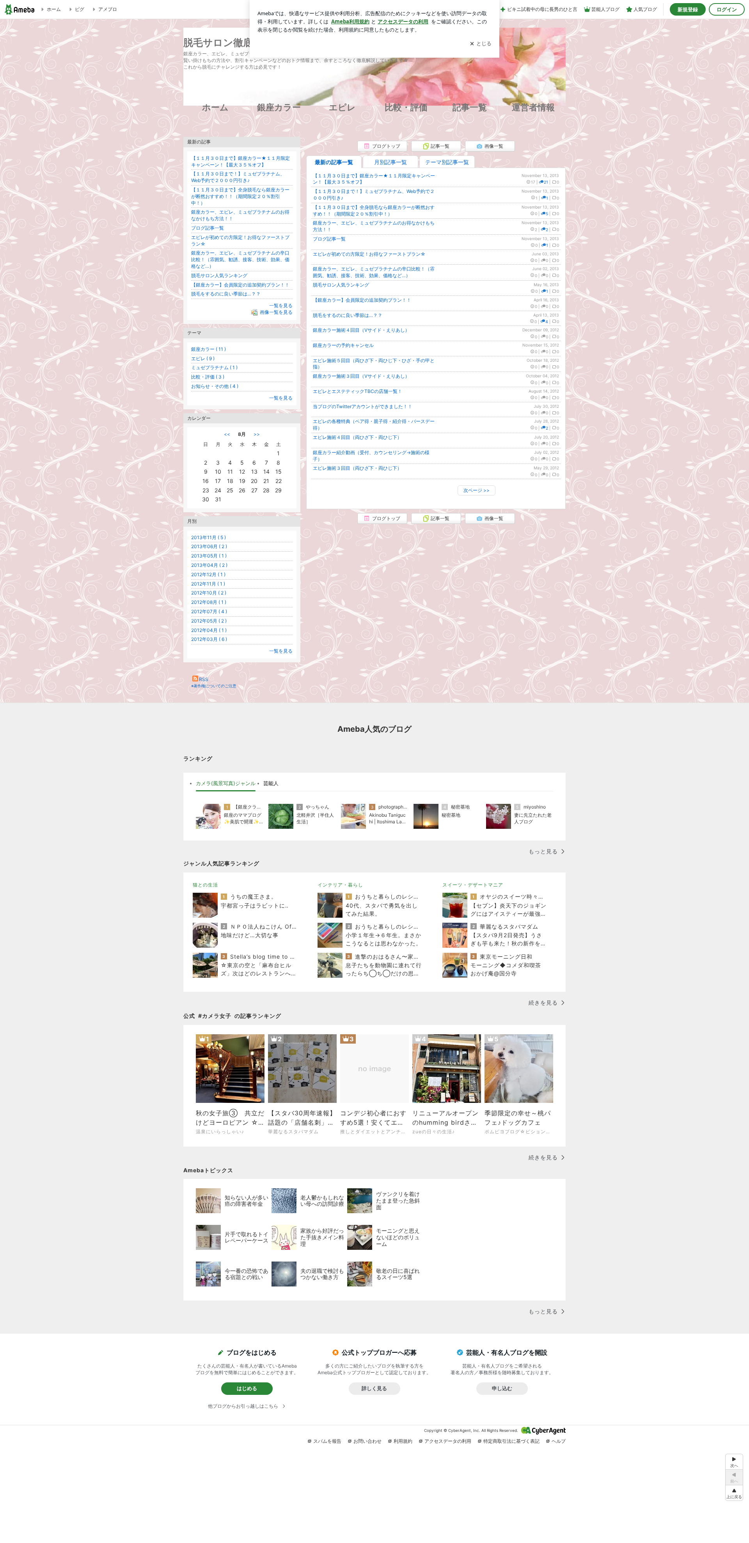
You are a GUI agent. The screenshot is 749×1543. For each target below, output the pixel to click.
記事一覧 (470, 107)
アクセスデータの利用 (447, 1441)
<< (227, 434)
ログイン (727, 9)
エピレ (342, 107)
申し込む (502, 1388)
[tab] (226, 783)
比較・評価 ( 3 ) (207, 377)
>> (257, 434)
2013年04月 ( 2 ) (209, 565)
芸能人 (271, 783)
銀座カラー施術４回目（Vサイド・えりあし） (361, 330)
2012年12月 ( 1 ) (208, 574)
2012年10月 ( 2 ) (208, 593)
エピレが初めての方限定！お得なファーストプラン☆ (369, 254)
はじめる (247, 1388)
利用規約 (403, 1441)
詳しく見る (374, 1388)
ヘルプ (559, 1441)
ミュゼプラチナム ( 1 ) (214, 367)
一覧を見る (281, 305)
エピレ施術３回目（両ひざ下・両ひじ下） (357, 468)
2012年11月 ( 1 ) (208, 584)
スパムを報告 (327, 1441)
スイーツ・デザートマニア (472, 885)
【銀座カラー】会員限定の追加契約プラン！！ (362, 300)
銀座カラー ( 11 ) (208, 349)
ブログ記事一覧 (329, 239)
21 (546, 182)
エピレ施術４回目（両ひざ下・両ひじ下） (357, 437)
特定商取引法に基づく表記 (511, 1441)
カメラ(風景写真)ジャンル (226, 783)
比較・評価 (406, 107)
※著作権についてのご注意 (213, 685)
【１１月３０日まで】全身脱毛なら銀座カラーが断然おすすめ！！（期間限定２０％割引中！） (374, 210)
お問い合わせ (367, 1441)
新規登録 (688, 9)
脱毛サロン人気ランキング (341, 285)
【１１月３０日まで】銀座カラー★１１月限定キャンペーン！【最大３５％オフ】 (240, 161)
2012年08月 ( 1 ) (208, 602)
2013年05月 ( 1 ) (209, 556)
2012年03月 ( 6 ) (209, 639)
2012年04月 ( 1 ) (209, 630)
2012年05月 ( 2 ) (209, 621)
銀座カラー (279, 107)
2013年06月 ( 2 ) (209, 546)
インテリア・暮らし (340, 885)
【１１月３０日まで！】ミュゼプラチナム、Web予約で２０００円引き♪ (238, 177)
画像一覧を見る (276, 312)
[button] (734, 1493)
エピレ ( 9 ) (203, 358)
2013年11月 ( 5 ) (208, 537)
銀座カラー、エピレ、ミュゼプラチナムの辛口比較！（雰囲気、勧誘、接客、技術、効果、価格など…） (374, 272)
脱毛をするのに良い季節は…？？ (347, 315)
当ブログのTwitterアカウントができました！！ (362, 406)
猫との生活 (205, 885)
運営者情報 (533, 107)
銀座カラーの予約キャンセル (343, 345)
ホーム (215, 107)
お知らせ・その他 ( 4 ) (214, 386)
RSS (203, 679)
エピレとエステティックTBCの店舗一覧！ (357, 391)
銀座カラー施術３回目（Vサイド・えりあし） (361, 376)
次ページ (476, 490)
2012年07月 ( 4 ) (209, 611)
